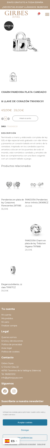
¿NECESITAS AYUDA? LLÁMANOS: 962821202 (25, 7)
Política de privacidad (27, 444)
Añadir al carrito (25, 118)
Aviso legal (41, 444)
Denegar (25, 430)
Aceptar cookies (25, 422)
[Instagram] (13, 391)
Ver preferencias (25, 437)
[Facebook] (4, 391)
